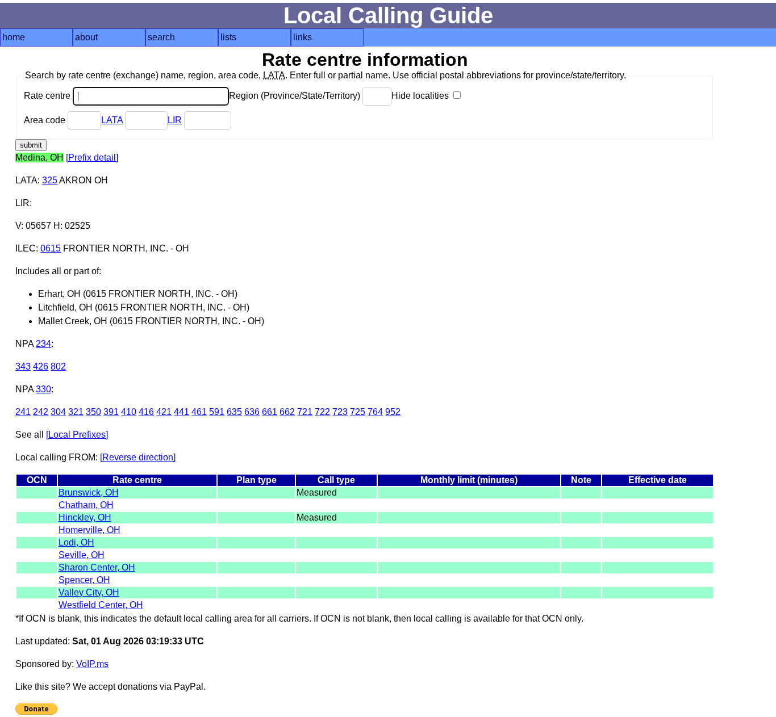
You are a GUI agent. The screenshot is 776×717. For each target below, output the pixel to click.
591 (216, 412)
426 (40, 366)
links (302, 37)
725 (357, 412)
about (86, 37)
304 (58, 412)
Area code (46, 120)
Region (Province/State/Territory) (295, 95)
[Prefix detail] (92, 157)
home (13, 37)
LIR (175, 120)
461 (199, 412)
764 (375, 412)
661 (269, 412)
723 (340, 412)
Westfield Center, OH (101, 605)
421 (164, 412)
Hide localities (421, 95)
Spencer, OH (84, 580)
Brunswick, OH (89, 492)
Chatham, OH (86, 505)
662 (287, 412)
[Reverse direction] (138, 457)
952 (392, 412)
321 (76, 412)
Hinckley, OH (85, 517)
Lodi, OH (76, 542)
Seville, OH (82, 555)
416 (146, 412)
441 (181, 412)
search (161, 37)
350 (93, 412)
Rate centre (48, 95)
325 (49, 180)
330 (43, 389)
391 (111, 412)
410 (128, 412)
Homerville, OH (89, 530)
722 (322, 412)
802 (58, 366)
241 (23, 412)
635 (234, 412)
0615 (50, 248)
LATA (112, 120)
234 (43, 344)
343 (23, 366)
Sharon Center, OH (97, 567)
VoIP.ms (92, 664)
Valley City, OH (89, 592)
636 (252, 412)
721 (304, 412)
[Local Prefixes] (77, 434)
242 (40, 412)
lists (228, 37)
